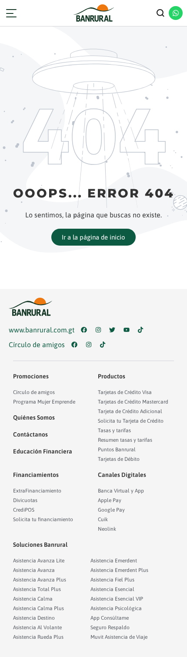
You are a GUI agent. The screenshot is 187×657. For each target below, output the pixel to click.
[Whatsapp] (176, 13)
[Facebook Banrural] (86, 330)
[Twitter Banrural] (114, 330)
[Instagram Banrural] (100, 330)
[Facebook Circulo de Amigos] (76, 345)
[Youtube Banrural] (129, 330)
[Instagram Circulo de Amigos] (91, 345)
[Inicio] (93, 13)
